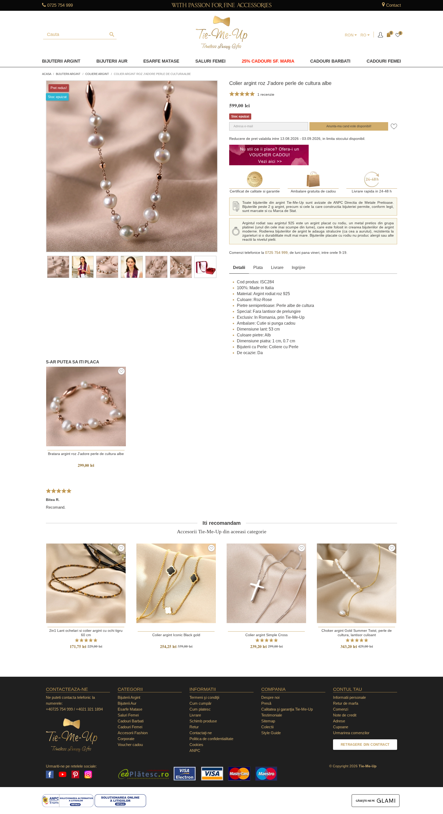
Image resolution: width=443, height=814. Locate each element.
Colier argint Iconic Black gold (176, 635)
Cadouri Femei (384, 61)
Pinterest (75, 774)
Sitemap (268, 721)
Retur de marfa (345, 703)
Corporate (126, 739)
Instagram (88, 774)
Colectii (267, 727)
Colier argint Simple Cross (266, 635)
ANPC (194, 750)
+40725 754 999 (59, 709)
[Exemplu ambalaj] (205, 267)
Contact (393, 5)
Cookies (196, 744)
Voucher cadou (130, 744)
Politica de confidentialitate (211, 739)
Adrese (339, 721)
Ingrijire (298, 267)
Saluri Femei (210, 61)
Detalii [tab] (239, 267)
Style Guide (271, 733)
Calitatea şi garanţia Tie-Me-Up (287, 709)
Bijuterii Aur (111, 61)
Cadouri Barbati (330, 61)
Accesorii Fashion (133, 733)
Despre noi (270, 697)
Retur (194, 727)
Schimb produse (203, 721)
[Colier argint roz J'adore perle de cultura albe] (58, 267)
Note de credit (344, 715)
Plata (258, 267)
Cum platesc (200, 709)
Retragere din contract (365, 745)
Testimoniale (271, 715)
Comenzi (340, 709)
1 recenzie (265, 94)
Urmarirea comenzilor (351, 733)
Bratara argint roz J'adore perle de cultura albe (86, 454)
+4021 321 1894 (89, 709)
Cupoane (340, 727)
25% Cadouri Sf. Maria (268, 61)
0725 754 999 (60, 5)
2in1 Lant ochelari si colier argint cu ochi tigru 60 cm (86, 632)
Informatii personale (349, 697)
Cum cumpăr (200, 703)
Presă (266, 703)
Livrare (277, 267)
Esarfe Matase (161, 61)
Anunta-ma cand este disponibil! (348, 126)
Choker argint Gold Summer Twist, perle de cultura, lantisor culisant (356, 632)
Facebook (50, 774)
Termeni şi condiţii (204, 697)
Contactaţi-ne (200, 733)
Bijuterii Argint (61, 61)
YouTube (62, 774)
